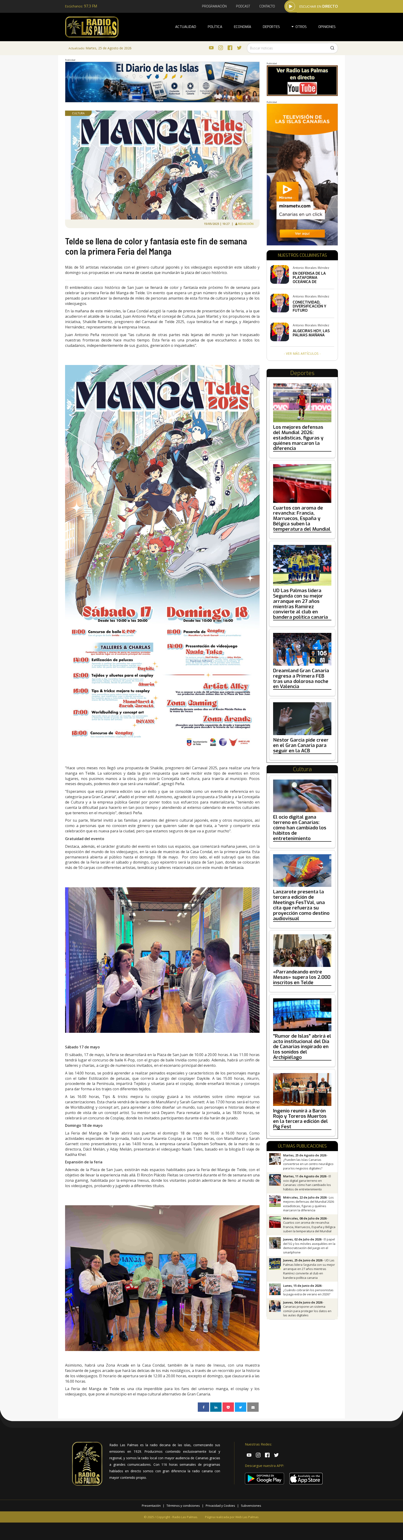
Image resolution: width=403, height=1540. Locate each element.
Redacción (246, 224)
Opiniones (327, 26)
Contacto (267, 6)
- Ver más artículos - (302, 353)
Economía (242, 26)
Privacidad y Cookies (220, 1505)
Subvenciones (251, 1505)
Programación (214, 6)
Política (215, 26)
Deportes (271, 26)
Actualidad (185, 26)
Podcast (243, 6)
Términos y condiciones (183, 1505)
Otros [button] (300, 26)
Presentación (151, 1505)
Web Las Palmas (247, 1517)
